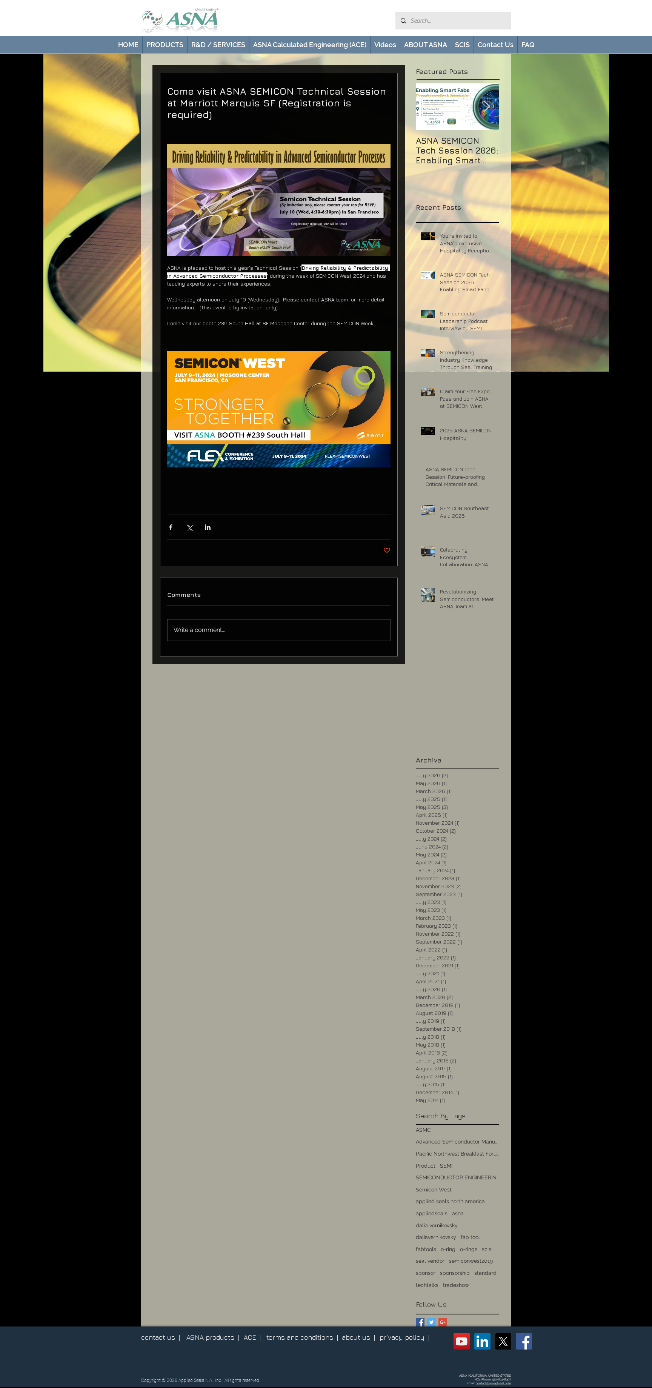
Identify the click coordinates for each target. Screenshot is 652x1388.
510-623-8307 (501, 1379)
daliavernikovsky (436, 1237)
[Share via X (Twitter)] (189, 527)
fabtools (426, 1249)
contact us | (160, 1337)
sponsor (425, 1273)
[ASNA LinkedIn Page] (482, 1341)
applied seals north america (450, 1201)
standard (485, 1273)
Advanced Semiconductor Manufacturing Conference (457, 1142)
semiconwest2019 (471, 1261)
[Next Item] (486, 106)
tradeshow (456, 1285)
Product (425, 1166)
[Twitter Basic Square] (431, 1322)
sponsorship (455, 1273)
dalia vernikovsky (437, 1225)
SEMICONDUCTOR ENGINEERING (457, 1177)
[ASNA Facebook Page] (524, 1341)
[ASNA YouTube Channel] (462, 1341)
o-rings (468, 1249)
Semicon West (434, 1190)
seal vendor (430, 1261)
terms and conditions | (302, 1337)
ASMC (423, 1130)
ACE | (252, 1337)
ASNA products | (212, 1337)
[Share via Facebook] (170, 527)
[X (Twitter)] (503, 1341)
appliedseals (431, 1213)
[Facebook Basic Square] (420, 1322)
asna (458, 1213)
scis (486, 1249)
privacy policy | (404, 1337)
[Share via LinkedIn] (207, 527)
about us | (358, 1337)
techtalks (427, 1285)
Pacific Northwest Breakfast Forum (457, 1154)
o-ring (448, 1249)
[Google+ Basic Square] (442, 1322)
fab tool (470, 1237)
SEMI (446, 1166)
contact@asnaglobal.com (493, 1383)
